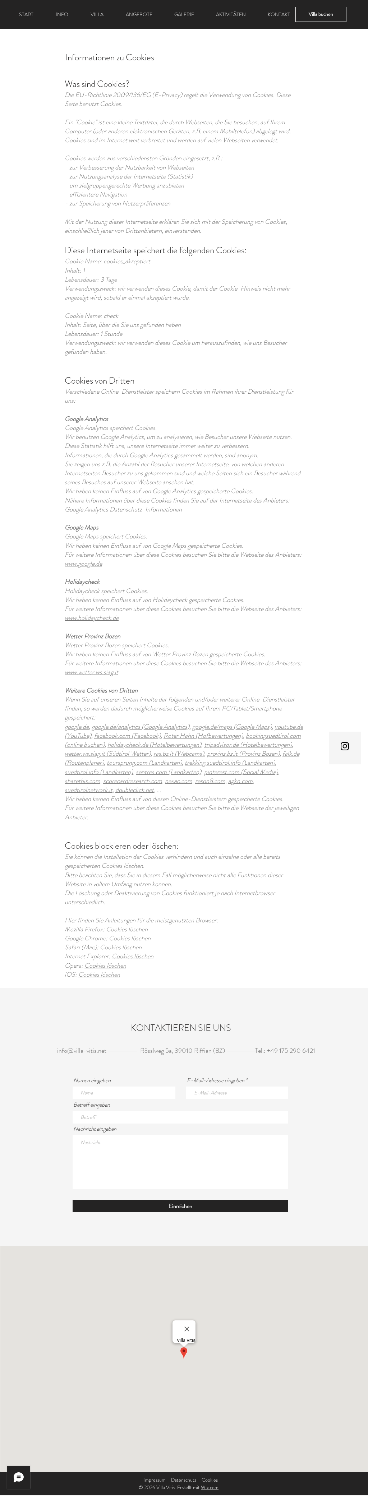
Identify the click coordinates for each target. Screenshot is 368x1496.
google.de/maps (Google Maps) (232, 726)
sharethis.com (82, 781)
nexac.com (178, 781)
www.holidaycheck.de (92, 617)
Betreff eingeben (91, 1105)
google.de (77, 726)
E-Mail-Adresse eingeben (215, 1080)
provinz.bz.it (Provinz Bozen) (243, 753)
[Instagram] (344, 746)
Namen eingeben (92, 1080)
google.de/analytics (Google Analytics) (140, 726)
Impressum (154, 1479)
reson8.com (210, 781)
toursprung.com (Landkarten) (144, 762)
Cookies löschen (127, 929)
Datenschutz (183, 1479)
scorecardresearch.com (132, 781)
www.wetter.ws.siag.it (91, 672)
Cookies (210, 1479)
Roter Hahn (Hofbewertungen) (203, 735)
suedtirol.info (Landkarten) (99, 772)
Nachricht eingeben (94, 1129)
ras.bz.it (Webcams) (178, 753)
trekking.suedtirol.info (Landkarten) (230, 762)
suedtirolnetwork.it (88, 790)
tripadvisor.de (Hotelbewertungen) (248, 744)
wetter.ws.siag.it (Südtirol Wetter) (108, 753)
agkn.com (240, 781)
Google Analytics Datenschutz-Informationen (123, 509)
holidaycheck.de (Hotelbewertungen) (154, 744)
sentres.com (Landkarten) (168, 772)
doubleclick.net (134, 790)
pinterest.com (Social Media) (241, 772)
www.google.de (83, 563)
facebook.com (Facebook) (127, 735)
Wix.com (209, 1487)
